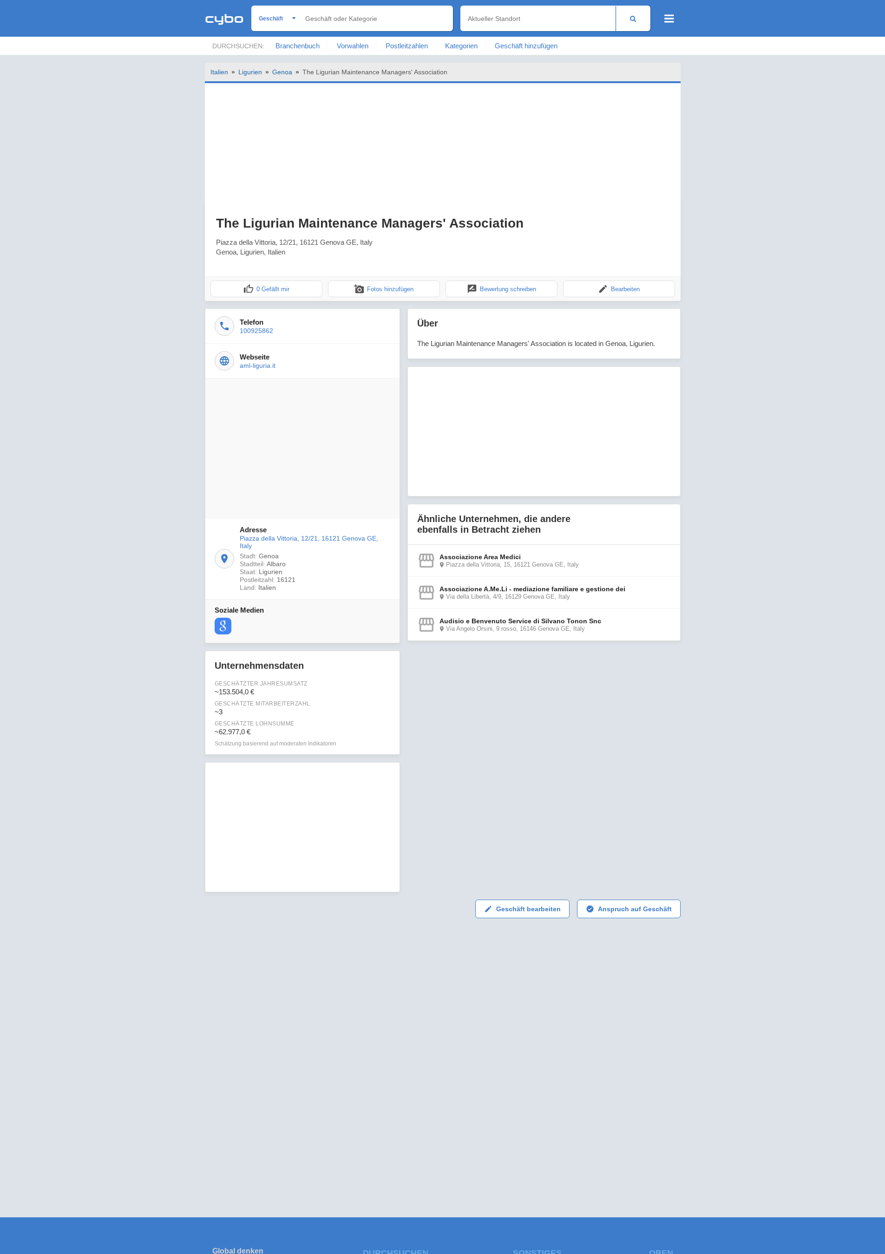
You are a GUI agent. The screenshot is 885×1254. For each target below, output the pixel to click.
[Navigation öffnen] (669, 18)
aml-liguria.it (257, 365)
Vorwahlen (352, 46)
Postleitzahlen (407, 46)
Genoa (282, 72)
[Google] (223, 626)
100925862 (256, 330)
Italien (219, 72)
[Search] (633, 18)
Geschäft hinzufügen (526, 46)
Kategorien (461, 46)
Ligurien (250, 72)
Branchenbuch (297, 46)
